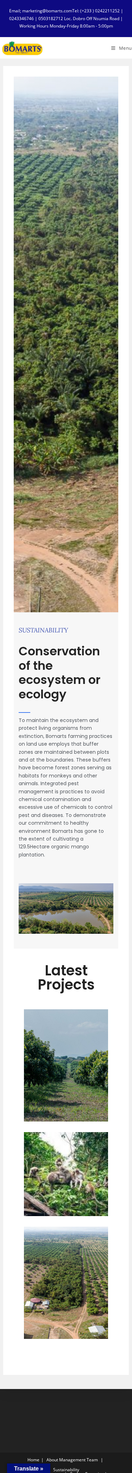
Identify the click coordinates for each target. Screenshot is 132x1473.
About (52, 1460)
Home (33, 1460)
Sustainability (66, 1470)
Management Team (78, 1460)
